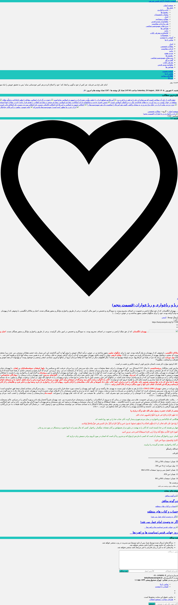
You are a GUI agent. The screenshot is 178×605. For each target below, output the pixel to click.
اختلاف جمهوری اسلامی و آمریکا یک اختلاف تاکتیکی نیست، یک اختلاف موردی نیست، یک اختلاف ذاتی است (42, 105)
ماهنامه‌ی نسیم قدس (159, 21)
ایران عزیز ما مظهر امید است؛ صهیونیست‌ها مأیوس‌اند (54, 107)
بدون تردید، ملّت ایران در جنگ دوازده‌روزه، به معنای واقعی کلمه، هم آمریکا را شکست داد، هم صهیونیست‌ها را (130, 105)
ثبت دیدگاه (123, 571)
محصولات (164, 35)
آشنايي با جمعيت (161, 587)
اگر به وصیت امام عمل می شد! (159, 521)
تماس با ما (169, 40)
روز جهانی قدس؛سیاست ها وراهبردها (154, 532)
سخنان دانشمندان (161, 15)
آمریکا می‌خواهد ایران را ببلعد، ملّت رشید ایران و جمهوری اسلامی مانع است (84, 100)
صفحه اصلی (168, 5)
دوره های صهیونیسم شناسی (157, 26)
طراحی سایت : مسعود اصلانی (161, 599)
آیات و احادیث (162, 10)
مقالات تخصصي (166, 46)
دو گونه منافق (170, 501)
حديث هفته (168, 53)
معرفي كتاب (168, 62)
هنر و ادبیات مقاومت (160, 24)
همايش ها (164, 28)
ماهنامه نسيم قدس (165, 65)
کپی (175, 320)
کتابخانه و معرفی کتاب (159, 33)
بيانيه (166, 31)
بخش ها (170, 8)
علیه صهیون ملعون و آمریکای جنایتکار (15, 107)
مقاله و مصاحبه (162, 19)
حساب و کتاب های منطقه (162, 511)
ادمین (164, 317)
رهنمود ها (164, 12)
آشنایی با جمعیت (166, 38)
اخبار (166, 17)
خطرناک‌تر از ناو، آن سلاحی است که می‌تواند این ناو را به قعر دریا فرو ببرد (146, 100)
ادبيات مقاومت (167, 49)
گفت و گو (169, 60)
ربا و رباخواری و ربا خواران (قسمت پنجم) (145, 305)
